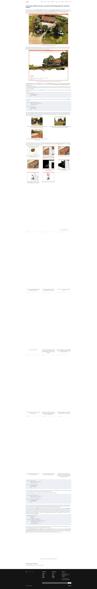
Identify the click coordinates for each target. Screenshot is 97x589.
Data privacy (30, 585)
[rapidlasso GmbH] (27, 1)
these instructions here (32, 86)
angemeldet (30, 565)
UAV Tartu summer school (56, 9)
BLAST (45, 1)
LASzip (48, 1)
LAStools (42, 1)
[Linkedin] (69, 585)
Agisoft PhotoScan (52, 10)
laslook (43, 577)
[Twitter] (68, 585)
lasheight (68, 508)
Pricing (53, 577)
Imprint (27, 585)
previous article (29, 83)
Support (62, 1)
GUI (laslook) (52, 1)
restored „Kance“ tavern (40, 9)
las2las (69, 99)
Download (66, 1)
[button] (70, 2)
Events (57, 1)
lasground (36, 513)
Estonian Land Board (56, 84)
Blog (59, 1)
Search (43, 581)
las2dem (37, 508)
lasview (32, 113)
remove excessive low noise (50, 83)
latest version (59, 143)
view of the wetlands (64, 11)
